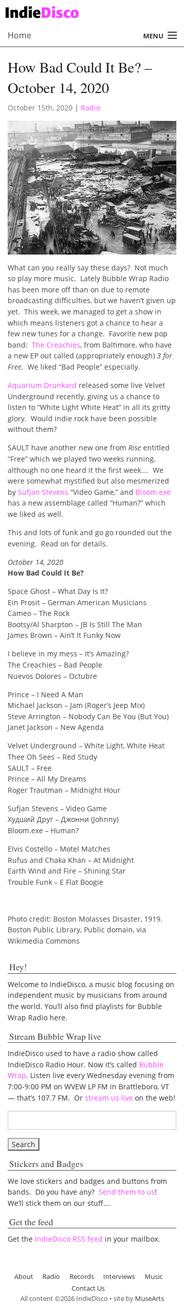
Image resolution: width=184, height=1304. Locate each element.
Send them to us (127, 1192)
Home (19, 35)
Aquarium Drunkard (42, 385)
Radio (90, 107)
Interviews (119, 1276)
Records (82, 1276)
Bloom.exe (153, 492)
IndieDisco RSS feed (69, 1239)
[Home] (88, 11)
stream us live (109, 1098)
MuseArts (149, 1298)
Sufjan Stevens (43, 492)
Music (154, 1276)
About (23, 1276)
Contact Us (88, 1288)
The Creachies (56, 345)
